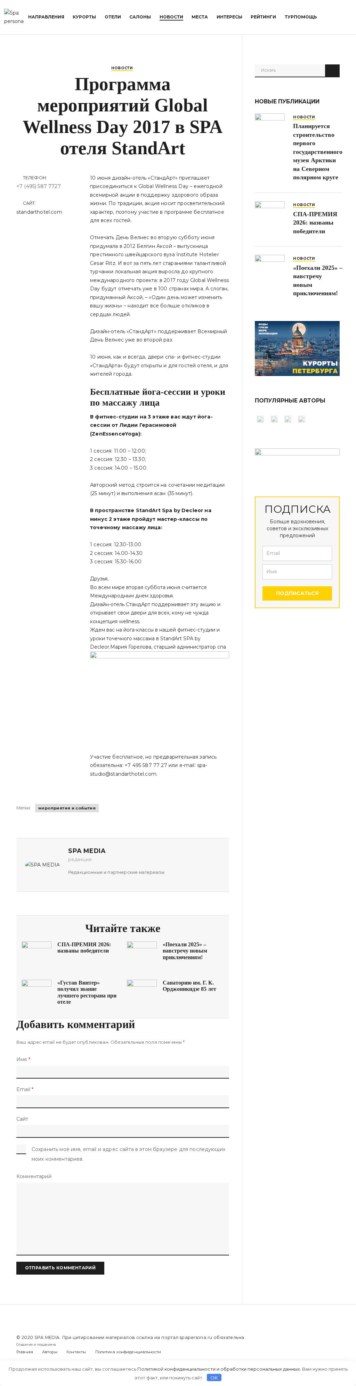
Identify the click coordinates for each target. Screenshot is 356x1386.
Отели (113, 16)
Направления (46, 16)
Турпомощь (301, 16)
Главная (24, 1351)
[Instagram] (338, 1341)
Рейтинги (263, 16)
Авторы (49, 1351)
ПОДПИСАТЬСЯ (297, 593)
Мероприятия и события (67, 808)
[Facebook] (324, 1341)
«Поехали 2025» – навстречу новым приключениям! (185, 950)
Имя (23, 1059)
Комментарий (33, 1176)
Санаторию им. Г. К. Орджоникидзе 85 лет (189, 986)
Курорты (84, 16)
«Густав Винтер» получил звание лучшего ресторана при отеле (86, 992)
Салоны (140, 16)
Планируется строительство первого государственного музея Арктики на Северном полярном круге (317, 152)
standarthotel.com (39, 212)
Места (200, 16)
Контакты (76, 1351)
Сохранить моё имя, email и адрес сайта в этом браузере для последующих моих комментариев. (128, 1154)
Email (24, 1089)
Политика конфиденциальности (128, 1351)
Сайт (22, 1119)
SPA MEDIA (47, 1337)
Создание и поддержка (36, 1344)
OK (214, 1377)
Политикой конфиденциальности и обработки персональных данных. (219, 1369)
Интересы (229, 16)
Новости (171, 16)
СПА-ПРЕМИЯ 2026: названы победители (84, 947)
